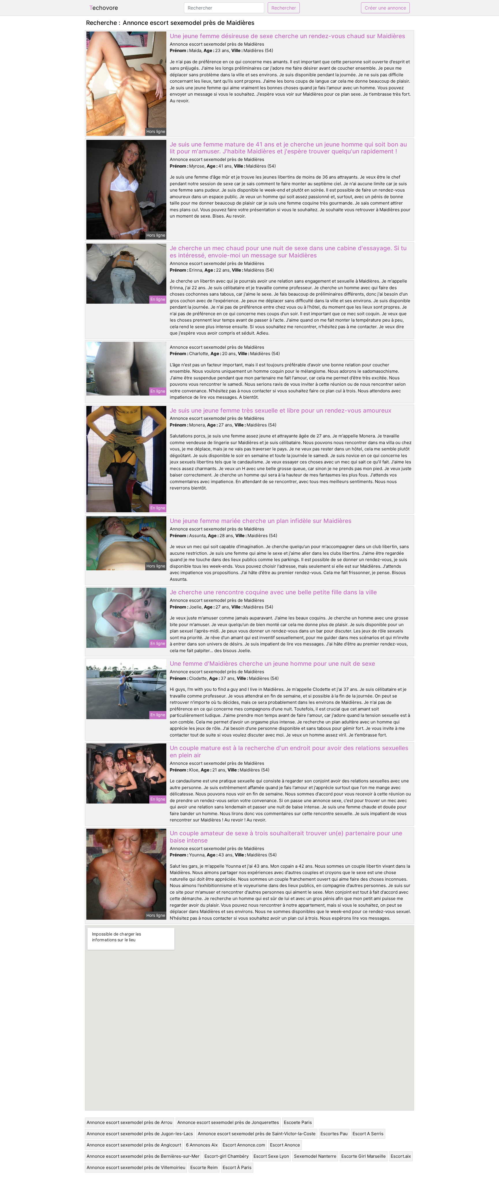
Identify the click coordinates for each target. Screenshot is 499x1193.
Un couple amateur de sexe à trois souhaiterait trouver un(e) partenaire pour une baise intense (286, 837)
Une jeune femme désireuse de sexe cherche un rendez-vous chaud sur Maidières (287, 36)
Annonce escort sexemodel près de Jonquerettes (228, 1122)
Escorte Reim (204, 1167)
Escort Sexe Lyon (271, 1156)
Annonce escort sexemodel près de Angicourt (134, 1145)
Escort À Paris (237, 1167)
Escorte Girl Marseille (363, 1156)
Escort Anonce (285, 1145)
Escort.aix (401, 1156)
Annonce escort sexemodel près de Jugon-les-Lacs (140, 1133)
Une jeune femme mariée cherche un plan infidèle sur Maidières (260, 520)
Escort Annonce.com (244, 1145)
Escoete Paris (298, 1122)
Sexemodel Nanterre (315, 1156)
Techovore (103, 7)
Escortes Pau (334, 1133)
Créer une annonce (385, 8)
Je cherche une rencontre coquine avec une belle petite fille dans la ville (273, 592)
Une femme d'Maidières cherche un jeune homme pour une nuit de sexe (272, 663)
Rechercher (283, 8)
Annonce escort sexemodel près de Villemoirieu (136, 1167)
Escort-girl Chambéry (226, 1156)
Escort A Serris (368, 1133)
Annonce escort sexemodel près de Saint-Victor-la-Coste (257, 1133)
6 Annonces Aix (202, 1145)
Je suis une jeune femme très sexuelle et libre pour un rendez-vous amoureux (280, 410)
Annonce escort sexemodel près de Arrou (129, 1122)
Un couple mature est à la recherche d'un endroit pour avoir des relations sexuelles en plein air (289, 751)
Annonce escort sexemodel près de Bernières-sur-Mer (143, 1156)
